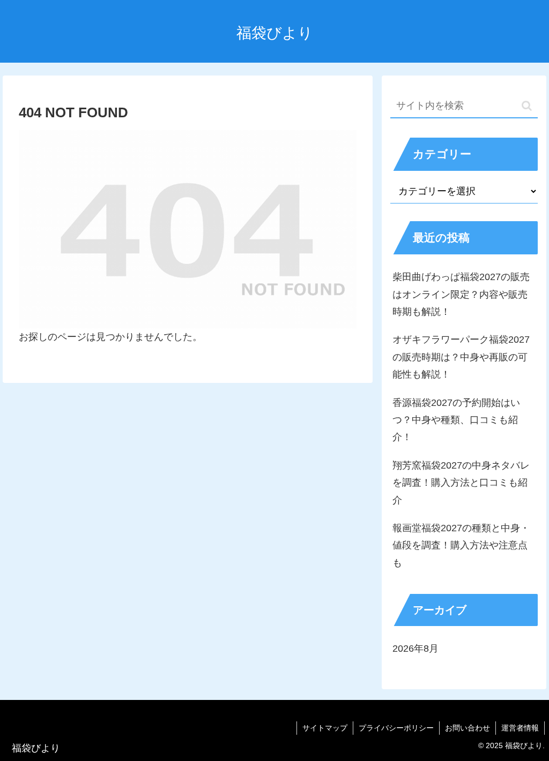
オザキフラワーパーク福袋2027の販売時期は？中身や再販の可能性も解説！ (461, 357)
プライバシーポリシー (396, 728)
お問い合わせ (467, 728)
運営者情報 (520, 728)
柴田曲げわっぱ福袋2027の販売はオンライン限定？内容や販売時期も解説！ (461, 294)
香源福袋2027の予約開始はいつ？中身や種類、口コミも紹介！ (456, 420)
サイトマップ (324, 728)
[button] (526, 106)
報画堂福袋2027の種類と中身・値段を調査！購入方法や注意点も (461, 545)
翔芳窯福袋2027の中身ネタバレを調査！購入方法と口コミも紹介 (461, 483)
